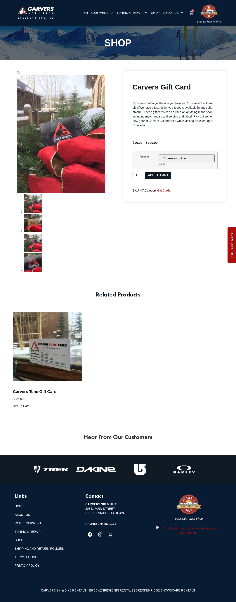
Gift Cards (163, 190)
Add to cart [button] (21, 406)
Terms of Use (26, 557)
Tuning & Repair (130, 12)
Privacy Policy (27, 565)
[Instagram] (100, 534)
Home (19, 506)
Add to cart (158, 175)
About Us (171, 12)
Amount (144, 156)
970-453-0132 (107, 523)
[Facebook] (90, 534)
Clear (162, 164)
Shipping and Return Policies (39, 548)
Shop (155, 12)
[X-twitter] (110, 534)
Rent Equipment (94, 12)
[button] (18, 73)
